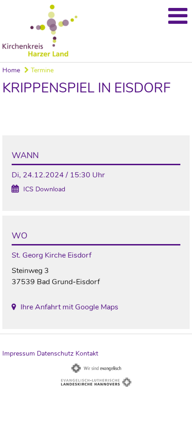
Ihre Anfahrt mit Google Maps (69, 307)
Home (11, 70)
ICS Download (44, 189)
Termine (41, 70)
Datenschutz (55, 353)
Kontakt (86, 353)
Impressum (18, 353)
